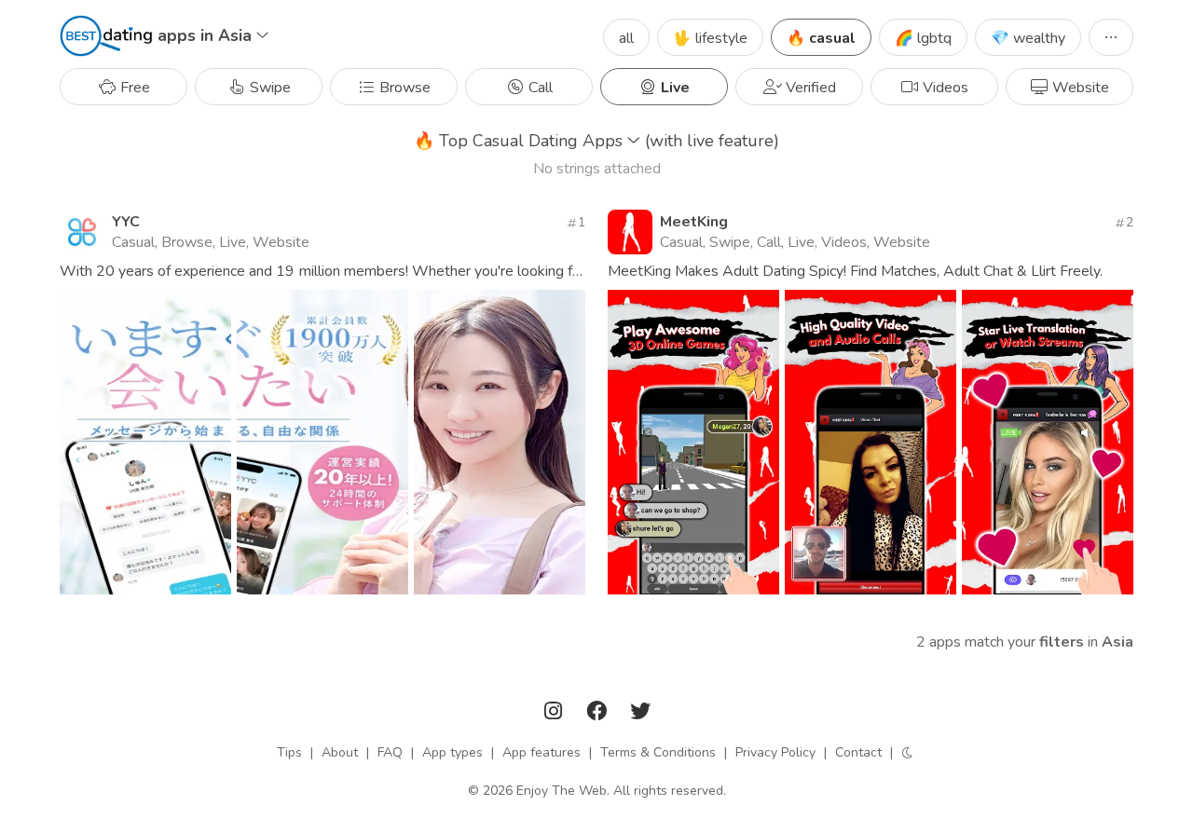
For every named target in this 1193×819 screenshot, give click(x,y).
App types (452, 752)
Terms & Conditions (658, 752)
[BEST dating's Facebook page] (598, 714)
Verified (809, 87)
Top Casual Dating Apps (596, 141)
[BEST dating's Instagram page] (555, 714)
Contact (858, 752)
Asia (1117, 642)
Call (539, 87)
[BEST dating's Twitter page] (640, 714)
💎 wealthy (1028, 38)
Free (133, 87)
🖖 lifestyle (710, 38)
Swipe (268, 87)
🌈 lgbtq (923, 38)
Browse (403, 87)
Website (1079, 87)
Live (673, 87)
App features (541, 752)
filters (1061, 642)
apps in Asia (207, 35)
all (626, 38)
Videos (943, 87)
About (340, 752)
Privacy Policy (775, 752)
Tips (289, 752)
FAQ (390, 752)
